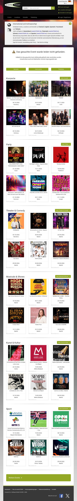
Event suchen (38, 69)
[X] (68, 495)
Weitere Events (15, 478)
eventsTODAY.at (53, 31)
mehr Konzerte (65, 78)
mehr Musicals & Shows (62, 276)
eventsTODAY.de (36, 31)
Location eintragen (65, 10)
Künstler (25, 17)
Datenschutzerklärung (44, 489)
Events (9, 17)
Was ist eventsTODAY (17, 489)
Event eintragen (64, 7)
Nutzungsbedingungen (31, 489)
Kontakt (54, 489)
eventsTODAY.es (41, 33)
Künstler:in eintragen (65, 12)
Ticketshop (34, 17)
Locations (17, 17)
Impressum (7, 489)
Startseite (16, 69)
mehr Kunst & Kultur (63, 342)
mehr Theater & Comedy (62, 210)
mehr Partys (65, 144)
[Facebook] (61, 495)
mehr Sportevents (64, 408)
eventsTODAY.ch (23, 33)
